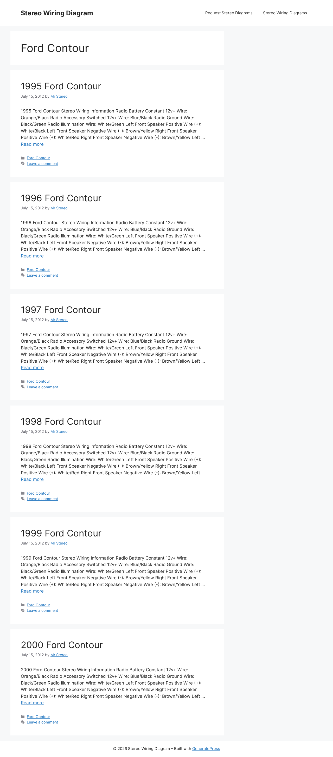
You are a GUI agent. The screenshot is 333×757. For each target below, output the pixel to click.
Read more (32, 144)
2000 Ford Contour (62, 644)
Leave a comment (42, 163)
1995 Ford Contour (61, 86)
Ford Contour (38, 158)
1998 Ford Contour (61, 421)
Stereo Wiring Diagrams (285, 12)
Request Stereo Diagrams (229, 12)
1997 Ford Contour (61, 309)
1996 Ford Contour (61, 197)
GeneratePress (206, 748)
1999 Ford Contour (61, 533)
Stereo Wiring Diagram (57, 13)
